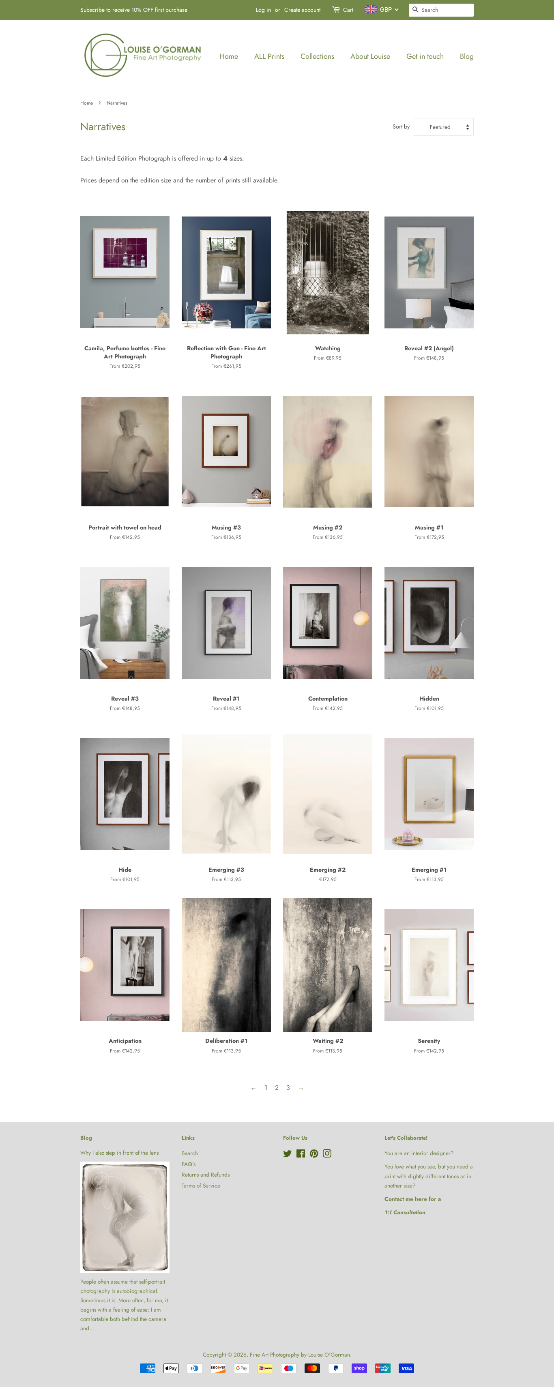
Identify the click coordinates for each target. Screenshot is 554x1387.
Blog (467, 56)
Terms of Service (201, 1185)
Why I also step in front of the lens (119, 1153)
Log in (263, 10)
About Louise (370, 56)
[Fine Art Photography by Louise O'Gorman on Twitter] (287, 1155)
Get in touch (425, 56)
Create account (302, 10)
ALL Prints (269, 56)
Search (190, 1153)
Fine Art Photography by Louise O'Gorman (300, 1355)
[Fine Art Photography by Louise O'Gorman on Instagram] (326, 1155)
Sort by (401, 126)
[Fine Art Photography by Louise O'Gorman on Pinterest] (313, 1155)
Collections (317, 56)
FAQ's (188, 1164)
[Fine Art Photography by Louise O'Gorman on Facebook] (300, 1155)
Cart (348, 10)
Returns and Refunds (206, 1174)
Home (228, 56)
